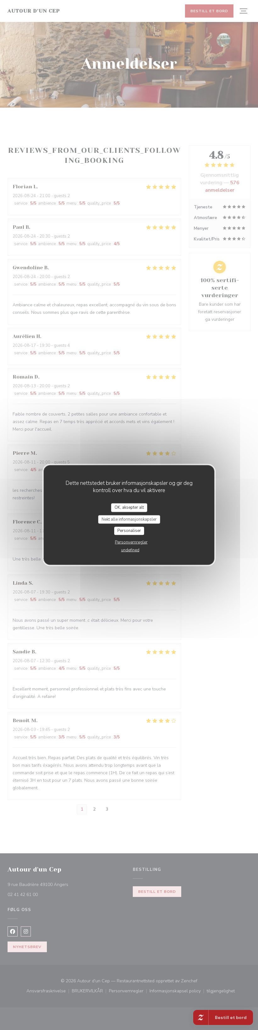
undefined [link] (130, 550)
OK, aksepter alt (129, 507)
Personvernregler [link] (131, 542)
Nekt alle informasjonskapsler (129, 519)
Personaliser (129, 531)
